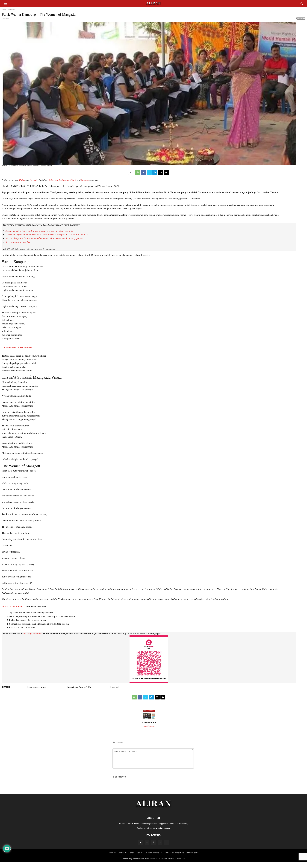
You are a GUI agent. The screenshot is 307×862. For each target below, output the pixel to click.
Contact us (122, 853)
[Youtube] (166, 842)
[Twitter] (149, 172)
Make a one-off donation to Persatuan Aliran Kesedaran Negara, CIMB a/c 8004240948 (47, 234)
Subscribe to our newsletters (172, 853)
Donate (132, 853)
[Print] (166, 172)
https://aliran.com (149, 726)
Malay (22, 179)
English (33, 179)
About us (112, 853)
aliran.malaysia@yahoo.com (158, 828)
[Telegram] (154, 172)
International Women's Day (79, 687)
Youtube (85, 179)
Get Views (300, 18)
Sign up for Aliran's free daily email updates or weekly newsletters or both (39, 230)
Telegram (53, 179)
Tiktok (73, 179)
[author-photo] (149, 718)
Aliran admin (149, 722)
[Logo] (153, 811)
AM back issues (192, 853)
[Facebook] (143, 172)
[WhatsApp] (137, 172)
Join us (139, 853)
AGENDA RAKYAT (12, 606)
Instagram (64, 179)
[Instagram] (147, 842)
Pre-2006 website (152, 853)
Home (4, 10)
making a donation (33, 633)
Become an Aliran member (18, 241)
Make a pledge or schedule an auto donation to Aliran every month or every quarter (44, 238)
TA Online (11, 10)
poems (115, 687)
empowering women (38, 687)
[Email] (160, 172)
